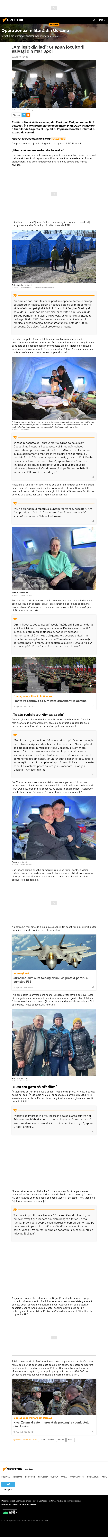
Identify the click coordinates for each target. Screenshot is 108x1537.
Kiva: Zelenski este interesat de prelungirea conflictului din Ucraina (52, 1424)
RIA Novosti (58, 138)
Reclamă (52, 1501)
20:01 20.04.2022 (20, 57)
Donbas (70, 1440)
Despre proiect (8, 1501)
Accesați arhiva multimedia (43, 110)
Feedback (31, 1504)
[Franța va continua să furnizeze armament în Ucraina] (54, 675)
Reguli (35, 1501)
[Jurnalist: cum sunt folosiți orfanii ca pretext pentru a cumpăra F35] (54, 952)
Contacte (43, 1501)
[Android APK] (10, 1512)
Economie (30, 1477)
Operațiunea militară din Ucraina (33, 696)
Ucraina (51, 1440)
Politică (5, 1477)
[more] (93, 331)
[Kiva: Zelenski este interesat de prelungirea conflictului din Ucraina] (54, 1397)
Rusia (43, 1440)
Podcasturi (93, 1477)
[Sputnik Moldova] (13, 22)
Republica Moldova (48, 1477)
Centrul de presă (23, 1501)
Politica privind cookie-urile (13, 1504)
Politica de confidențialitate (69, 1501)
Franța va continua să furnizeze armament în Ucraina (50, 701)
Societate (17, 1477)
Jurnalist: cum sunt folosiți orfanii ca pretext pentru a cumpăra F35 (51, 979)
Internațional (21, 973)
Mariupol (61, 1440)
